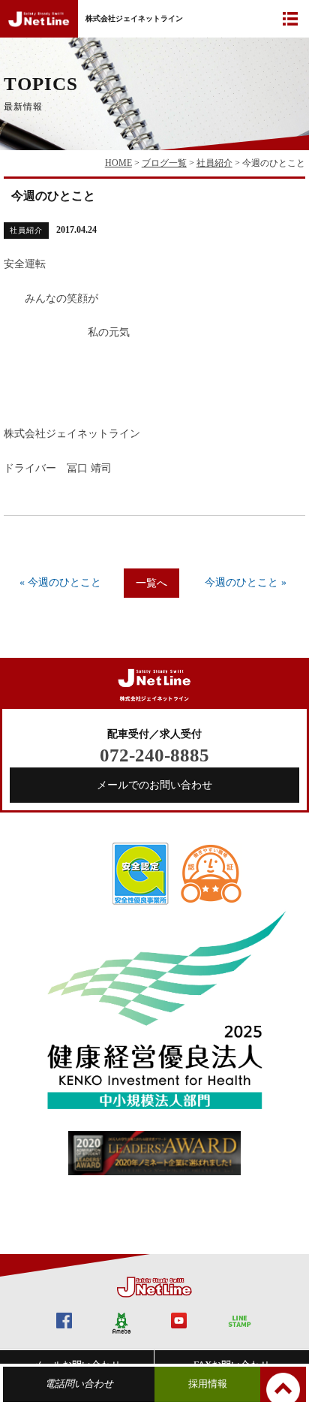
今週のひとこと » (245, 582)
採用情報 (207, 1383)
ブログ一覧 (164, 163)
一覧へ (151, 583)
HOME (118, 163)
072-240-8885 (154, 755)
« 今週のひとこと (60, 582)
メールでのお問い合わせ (154, 785)
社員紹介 (214, 163)
